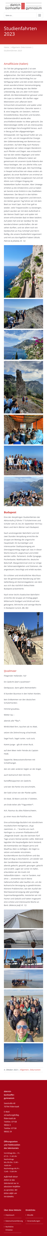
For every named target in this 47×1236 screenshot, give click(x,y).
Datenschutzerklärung (12, 1221)
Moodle (30, 1215)
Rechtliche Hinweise (9, 1228)
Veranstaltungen (33, 1221)
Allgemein (24, 1069)
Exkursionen (35, 1069)
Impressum (9, 1215)
